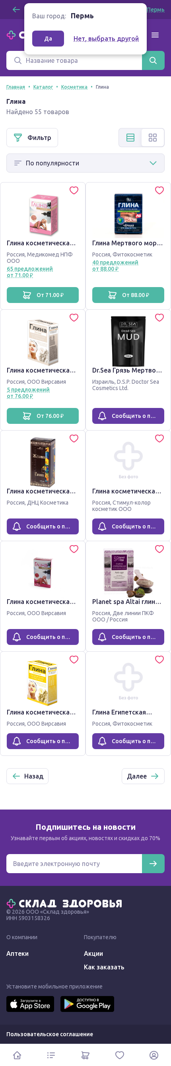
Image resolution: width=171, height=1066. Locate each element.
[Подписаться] (153, 863)
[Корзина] (85, 1055)
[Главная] (66, 903)
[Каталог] (51, 1055)
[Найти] (153, 60)
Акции (93, 953)
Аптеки (17, 953)
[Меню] (155, 35)
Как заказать (104, 967)
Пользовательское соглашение (49, 1034)
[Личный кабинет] (154, 1055)
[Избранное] (120, 1055)
